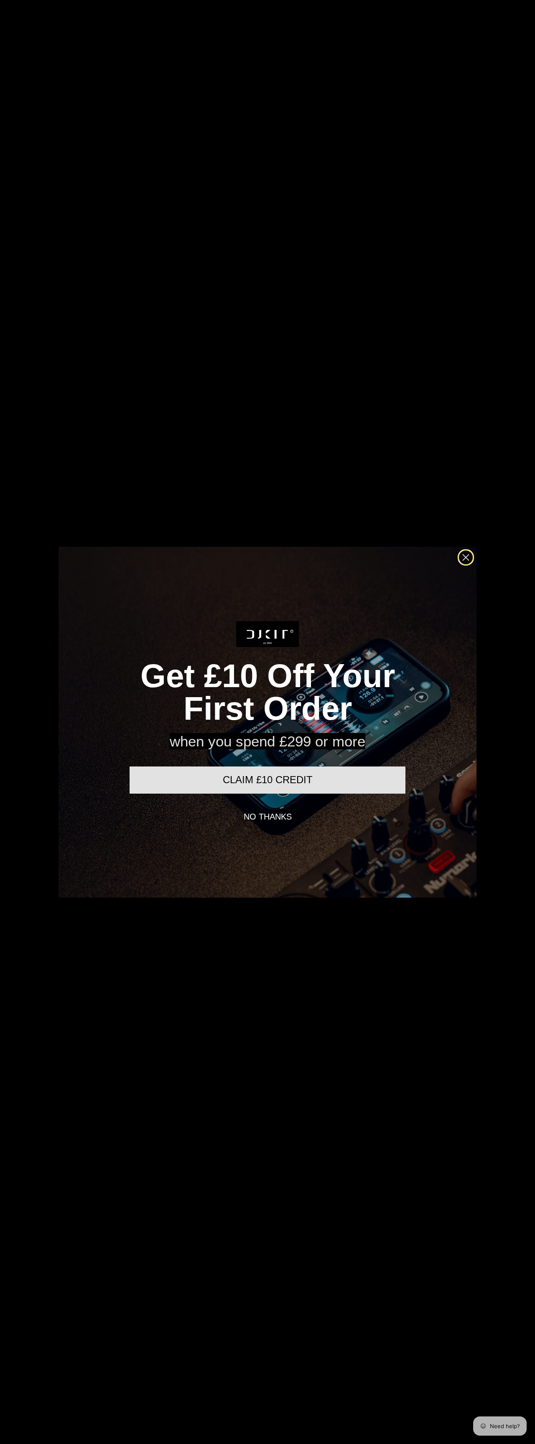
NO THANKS (268, 816)
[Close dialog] (466, 557)
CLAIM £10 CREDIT (268, 779)
